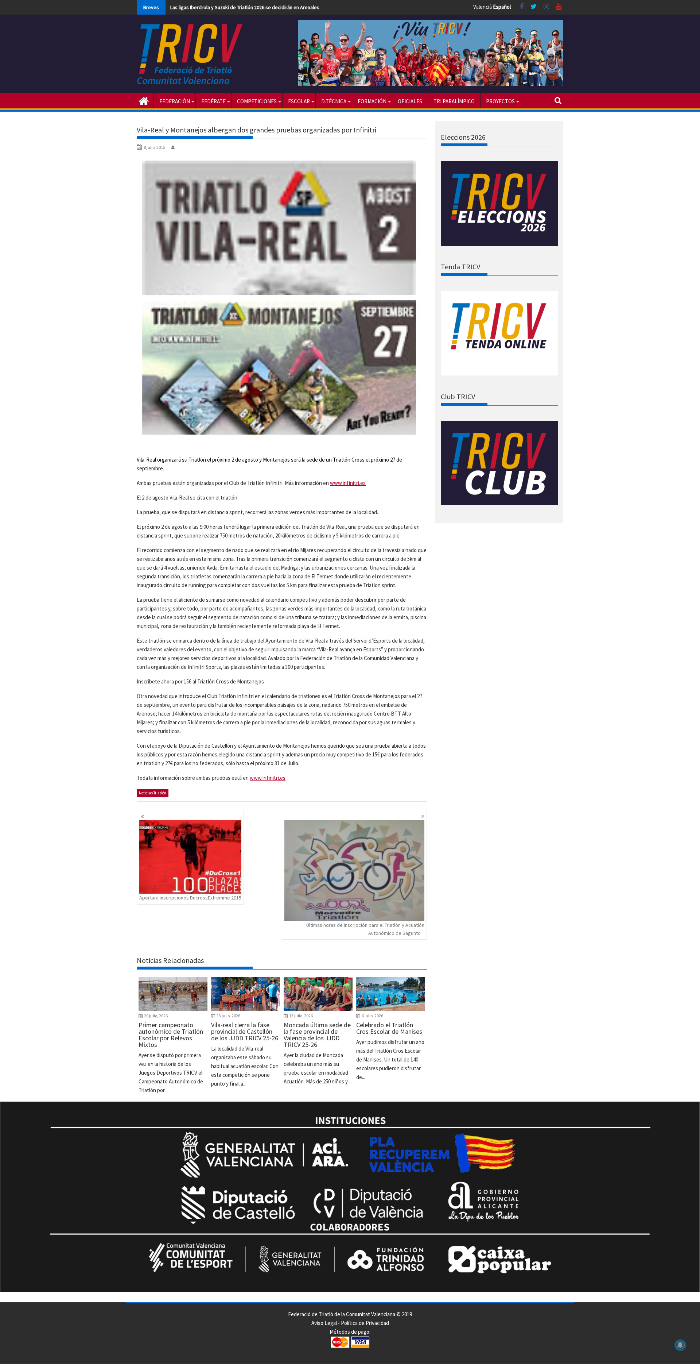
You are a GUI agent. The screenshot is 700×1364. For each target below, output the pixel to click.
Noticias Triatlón (152, 792)
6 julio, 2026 (372, 1015)
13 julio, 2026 (228, 1015)
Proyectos (500, 101)
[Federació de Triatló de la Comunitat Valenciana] (143, 100)
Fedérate (213, 101)
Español (502, 6)
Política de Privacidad (365, 1322)
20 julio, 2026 (156, 1015)
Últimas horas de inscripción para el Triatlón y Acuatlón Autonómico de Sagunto (365, 929)
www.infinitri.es (348, 482)
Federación (174, 101)
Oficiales (410, 101)
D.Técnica (333, 101)
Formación (372, 101)
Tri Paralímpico (454, 101)
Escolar (299, 101)
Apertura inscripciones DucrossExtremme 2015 (190, 897)
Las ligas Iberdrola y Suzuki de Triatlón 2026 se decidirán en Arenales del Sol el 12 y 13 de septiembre (280, 7)
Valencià (482, 6)
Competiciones (257, 101)
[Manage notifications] (680, 1345)
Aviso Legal (324, 1322)
